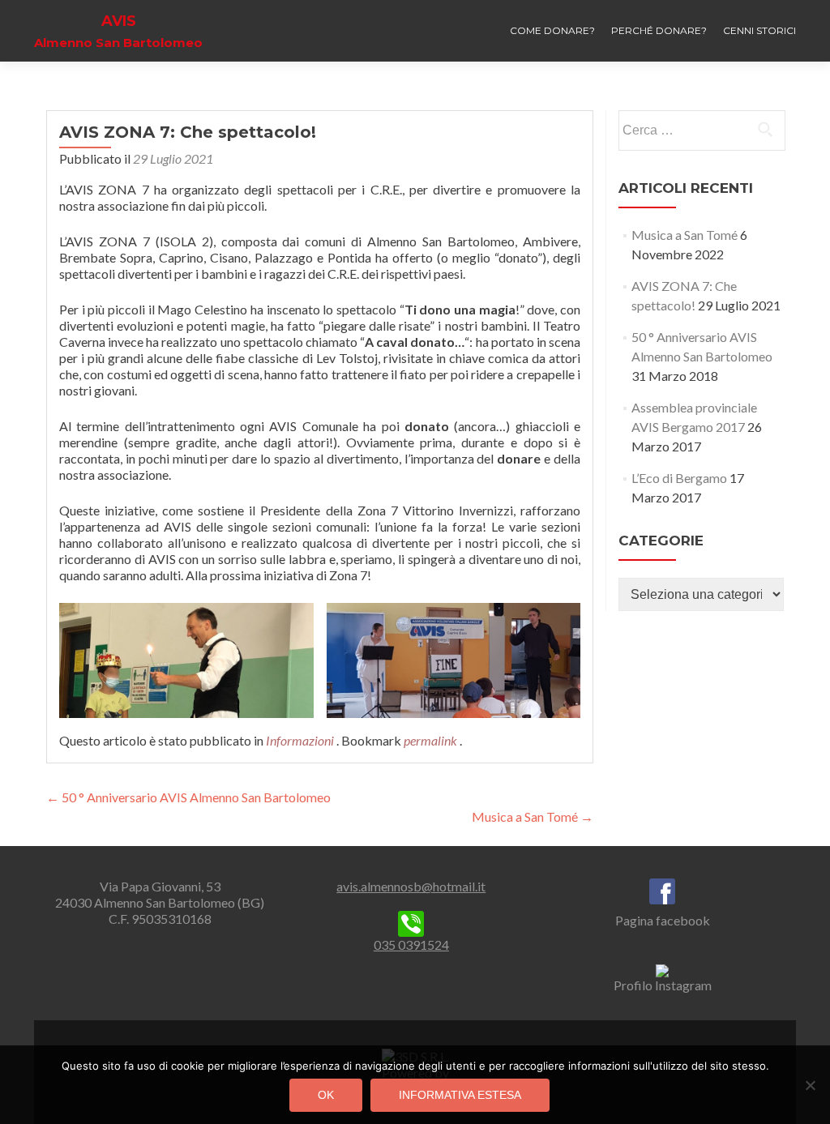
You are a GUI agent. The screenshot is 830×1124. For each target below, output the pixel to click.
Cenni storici (759, 30)
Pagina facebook (662, 920)
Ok (326, 1094)
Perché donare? (659, 30)
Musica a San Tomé (532, 816)
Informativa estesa (460, 1094)
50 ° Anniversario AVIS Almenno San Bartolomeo (188, 797)
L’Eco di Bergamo (679, 477)
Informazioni (300, 740)
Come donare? (552, 30)
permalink (432, 740)
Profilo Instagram (663, 985)
